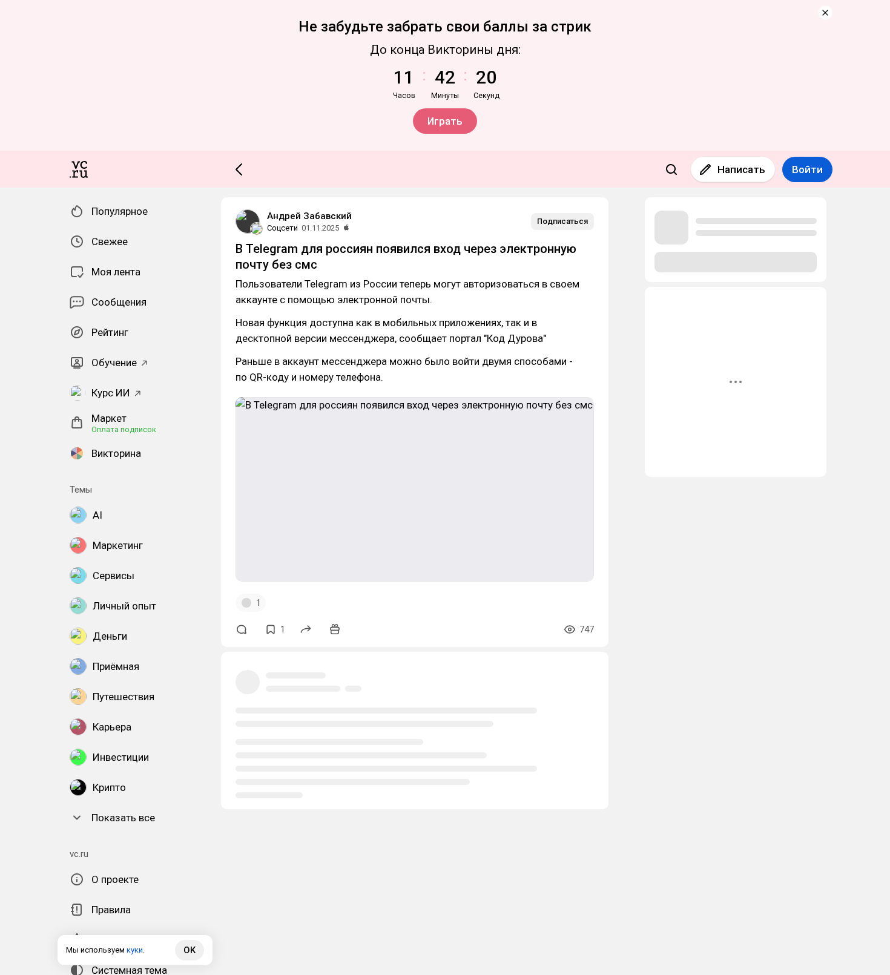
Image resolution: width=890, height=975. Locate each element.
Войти (807, 169)
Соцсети (282, 227)
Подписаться (562, 221)
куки (135, 949)
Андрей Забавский (309, 216)
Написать (741, 169)
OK (189, 950)
